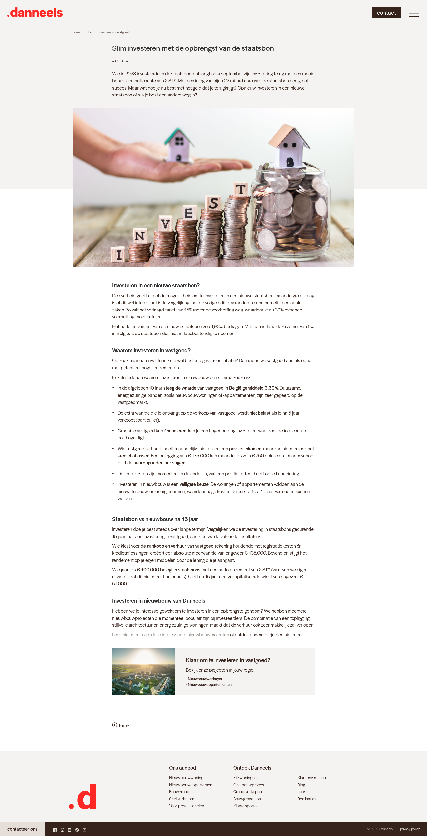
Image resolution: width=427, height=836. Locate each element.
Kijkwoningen (245, 777)
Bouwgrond (179, 791)
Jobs (302, 791)
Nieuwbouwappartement (191, 785)
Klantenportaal (246, 806)
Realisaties (307, 799)
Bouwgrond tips (247, 799)
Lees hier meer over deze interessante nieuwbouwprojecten (170, 634)
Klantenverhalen (312, 777)
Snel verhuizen (181, 799)
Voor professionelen (186, 806)
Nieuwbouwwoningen (205, 678)
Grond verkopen (247, 791)
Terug (123, 725)
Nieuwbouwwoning (186, 777)
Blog (301, 785)
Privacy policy (410, 828)
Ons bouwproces (248, 785)
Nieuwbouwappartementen (210, 684)
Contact (386, 12)
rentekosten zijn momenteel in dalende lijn (165, 473)
